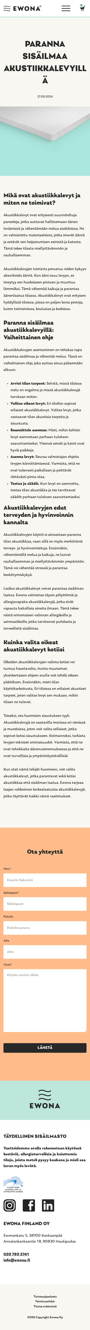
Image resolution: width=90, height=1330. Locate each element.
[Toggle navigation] (64, 8)
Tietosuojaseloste (45, 1296)
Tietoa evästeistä (45, 1306)
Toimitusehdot (45, 1301)
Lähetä (45, 1048)
